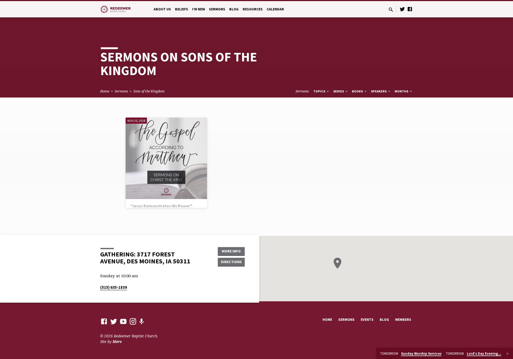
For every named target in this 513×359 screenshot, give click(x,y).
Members (403, 319)
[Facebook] (410, 9)
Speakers (379, 91)
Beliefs (181, 9)
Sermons (217, 9)
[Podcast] (141, 321)
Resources (253, 9)
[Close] (507, 353)
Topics (319, 91)
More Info (231, 251)
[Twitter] (402, 9)
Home (104, 91)
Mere (117, 341)
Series (339, 91)
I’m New (198, 9)
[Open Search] (391, 9)
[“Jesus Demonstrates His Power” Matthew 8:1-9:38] (166, 158)
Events (367, 319)
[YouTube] (123, 321)
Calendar (275, 9)
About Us (162, 9)
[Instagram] (133, 321)
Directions (231, 261)
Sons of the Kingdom (149, 91)
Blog (234, 9)
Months (402, 91)
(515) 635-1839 (113, 287)
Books (358, 91)
